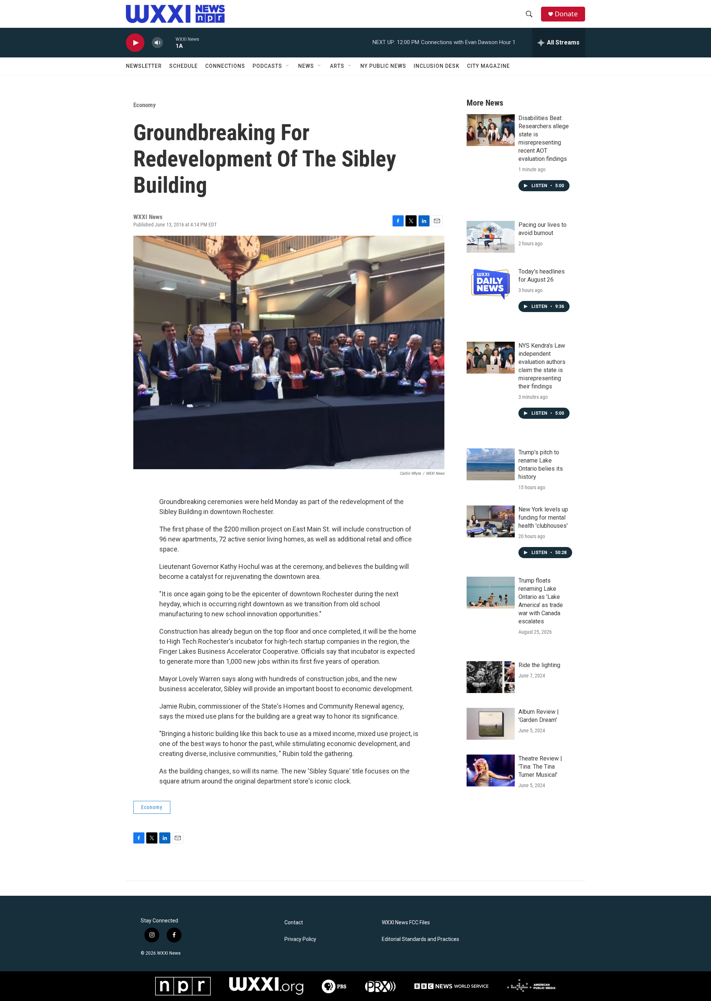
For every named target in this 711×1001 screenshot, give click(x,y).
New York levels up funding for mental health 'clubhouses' (543, 517)
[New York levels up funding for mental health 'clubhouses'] (491, 521)
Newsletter (144, 66)
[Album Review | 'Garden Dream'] (491, 724)
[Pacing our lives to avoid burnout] (491, 237)
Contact (293, 922)
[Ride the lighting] (491, 677)
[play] (135, 43)
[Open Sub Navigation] (288, 66)
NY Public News (383, 66)
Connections (225, 66)
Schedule (183, 66)
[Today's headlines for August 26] (491, 283)
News (306, 66)
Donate (566, 14)
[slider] (169, 42)
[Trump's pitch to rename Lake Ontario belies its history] (491, 464)
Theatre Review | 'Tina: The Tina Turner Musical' (540, 766)
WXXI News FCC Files (406, 922)
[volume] (157, 42)
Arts (337, 66)
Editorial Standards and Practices (420, 939)
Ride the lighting (539, 665)
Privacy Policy (300, 939)
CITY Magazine (488, 66)
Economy (144, 105)
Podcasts (267, 66)
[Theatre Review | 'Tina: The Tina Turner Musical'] (491, 770)
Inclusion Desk (437, 66)
